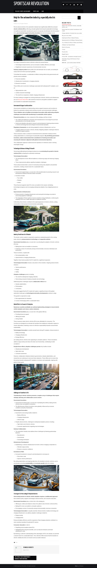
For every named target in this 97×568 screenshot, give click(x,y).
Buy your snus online (66, 35)
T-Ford (63, 49)
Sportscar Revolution (31, 4)
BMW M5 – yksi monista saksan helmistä (71, 62)
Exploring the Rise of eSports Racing (70, 37)
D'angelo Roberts (24, 23)
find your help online (23, 99)
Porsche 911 (65, 51)
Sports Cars (36, 11)
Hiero (76, 566)
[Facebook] (67, 4)
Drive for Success (66, 47)
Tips (16, 542)
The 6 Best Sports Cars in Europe (22, 11)
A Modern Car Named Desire (68, 44)
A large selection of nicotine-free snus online (72, 33)
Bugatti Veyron (65, 54)
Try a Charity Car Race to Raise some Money (72, 42)
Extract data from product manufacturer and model (22, 558)
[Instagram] (81, 4)
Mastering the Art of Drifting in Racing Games (72, 40)
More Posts (26, 550)
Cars (43, 11)
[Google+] (70, 4)
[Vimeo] (77, 4)
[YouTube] (74, 4)
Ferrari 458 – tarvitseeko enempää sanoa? (71, 56)
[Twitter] (63, 4)
